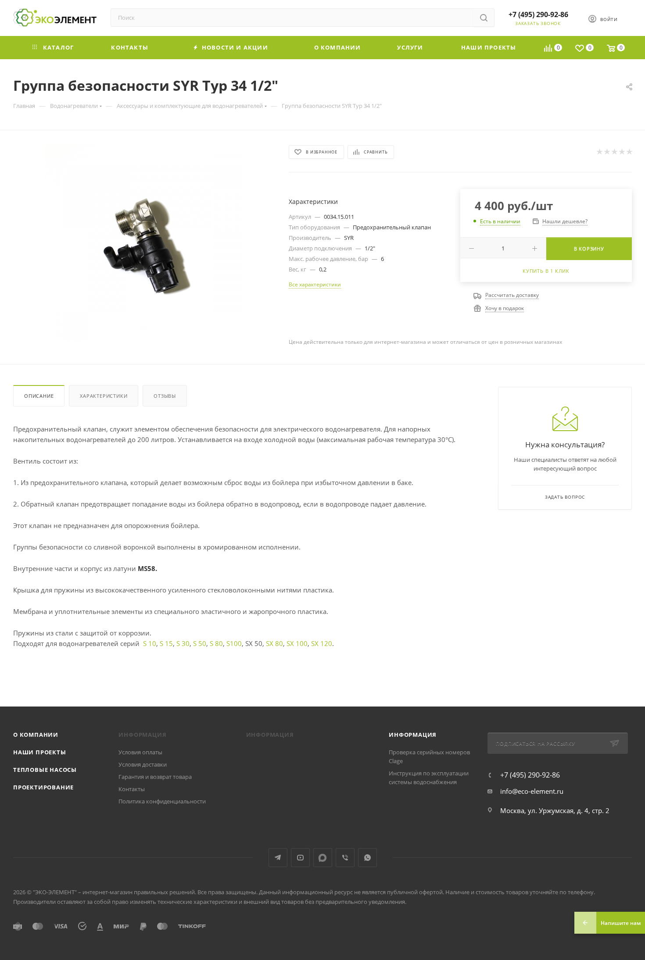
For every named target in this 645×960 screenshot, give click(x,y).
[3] (614, 151)
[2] (606, 151)
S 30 (183, 643)
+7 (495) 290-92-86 (538, 14)
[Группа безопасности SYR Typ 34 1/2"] (143, 243)
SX (315, 643)
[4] (621, 151)
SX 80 (274, 643)
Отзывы (165, 396)
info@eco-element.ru (531, 791)
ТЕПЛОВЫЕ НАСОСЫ (45, 770)
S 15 (166, 643)
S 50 (199, 643)
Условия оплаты (140, 752)
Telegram (278, 857)
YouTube (300, 857)
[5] (629, 151)
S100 (234, 643)
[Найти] (483, 17)
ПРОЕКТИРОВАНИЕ (43, 787)
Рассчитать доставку (512, 295)
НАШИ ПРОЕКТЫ (39, 752)
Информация (413, 735)
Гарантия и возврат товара (155, 777)
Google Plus (322, 857)
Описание (39, 396)
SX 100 (297, 643)
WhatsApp (367, 857)
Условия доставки (142, 764)
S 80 (216, 643)
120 (326, 643)
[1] (599, 151)
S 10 (149, 643)
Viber (345, 857)
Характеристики (103, 396)
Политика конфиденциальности (162, 801)
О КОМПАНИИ (35, 735)
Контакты (131, 789)
